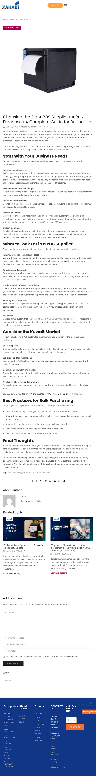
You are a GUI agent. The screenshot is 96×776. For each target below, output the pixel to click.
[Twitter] (32, 481)
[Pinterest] (46, 481)
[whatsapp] (59, 481)
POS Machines (22, 19)
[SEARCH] (90, 680)
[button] (55, 5)
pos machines (14, 472)
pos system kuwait (43, 472)
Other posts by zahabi (30, 501)
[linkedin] (54, 481)
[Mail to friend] (50, 481)
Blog (12, 19)
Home (5, 19)
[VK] (41, 481)
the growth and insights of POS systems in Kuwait (45, 394)
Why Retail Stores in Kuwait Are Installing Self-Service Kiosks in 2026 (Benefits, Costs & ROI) (70, 548)
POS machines (44, 146)
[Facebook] (36, 481)
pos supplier (28, 472)
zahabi (34, 127)
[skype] (63, 481)
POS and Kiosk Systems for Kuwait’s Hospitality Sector (23, 546)
